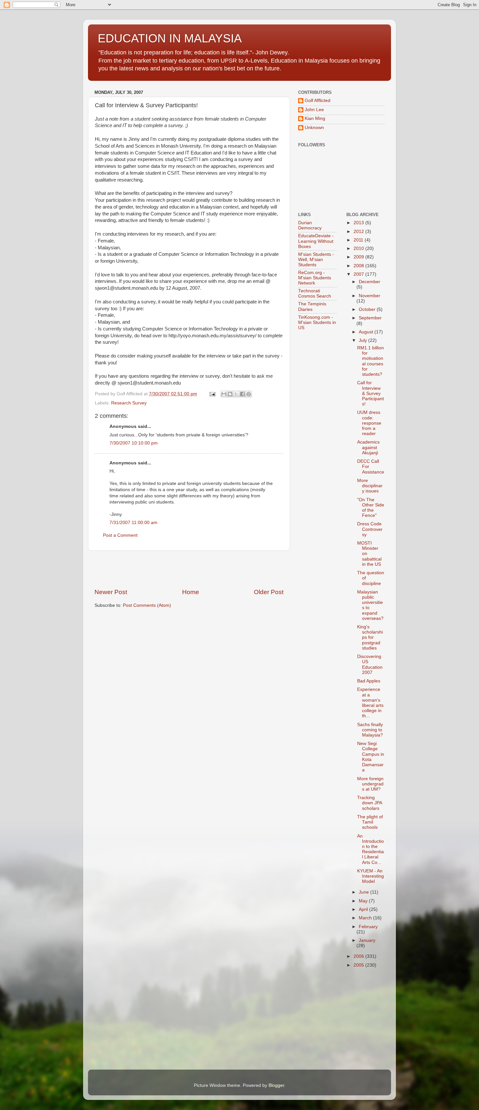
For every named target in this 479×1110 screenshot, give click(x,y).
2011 (359, 240)
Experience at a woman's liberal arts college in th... (370, 702)
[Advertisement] (189, 569)
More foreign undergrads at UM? (370, 784)
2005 (359, 965)
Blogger (276, 1085)
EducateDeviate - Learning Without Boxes (316, 241)
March (366, 917)
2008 (359, 265)
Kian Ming (315, 118)
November (369, 295)
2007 (359, 274)
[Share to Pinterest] (248, 394)
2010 (359, 248)
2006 (359, 956)
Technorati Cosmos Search (314, 293)
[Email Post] (212, 393)
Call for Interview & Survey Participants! (370, 393)
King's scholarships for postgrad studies (370, 637)
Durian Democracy (310, 225)
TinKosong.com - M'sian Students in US (317, 322)
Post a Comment (120, 535)
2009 (359, 257)
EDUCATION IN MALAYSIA (170, 38)
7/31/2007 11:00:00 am (133, 522)
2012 (359, 231)
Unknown (314, 127)
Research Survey (129, 403)
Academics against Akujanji (368, 447)
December (369, 281)
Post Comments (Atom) (147, 605)
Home (190, 592)
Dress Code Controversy (370, 529)
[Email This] (224, 394)
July (363, 340)
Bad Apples (368, 681)
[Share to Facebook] (242, 394)
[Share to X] (236, 394)
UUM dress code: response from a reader (369, 423)
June (364, 892)
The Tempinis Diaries (312, 306)
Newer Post (110, 592)
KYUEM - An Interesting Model (370, 876)
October (368, 309)
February (368, 926)
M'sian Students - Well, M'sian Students (316, 259)
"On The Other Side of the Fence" (370, 507)
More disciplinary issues (370, 485)
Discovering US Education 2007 (370, 664)
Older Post (268, 592)
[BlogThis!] (230, 394)
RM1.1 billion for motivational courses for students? (370, 361)
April (364, 909)
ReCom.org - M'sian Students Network (314, 277)
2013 (359, 222)
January (367, 940)
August (366, 331)
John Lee (314, 109)
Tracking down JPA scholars (369, 803)
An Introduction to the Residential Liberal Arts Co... (370, 849)
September (370, 317)
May (364, 900)
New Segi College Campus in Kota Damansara (370, 756)
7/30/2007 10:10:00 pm (133, 443)
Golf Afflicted (317, 100)
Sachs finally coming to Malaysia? (370, 730)
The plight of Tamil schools (370, 822)
